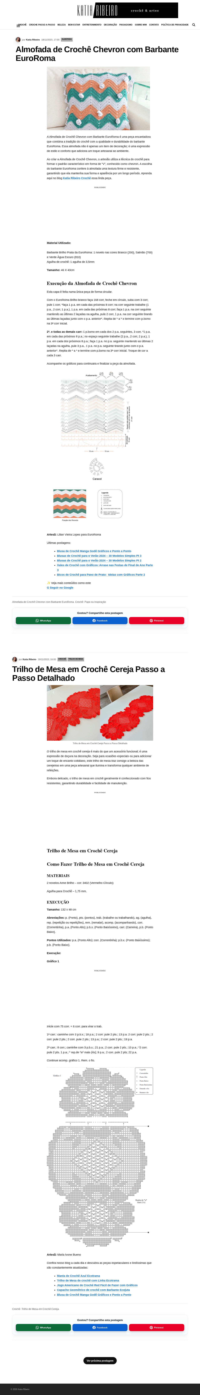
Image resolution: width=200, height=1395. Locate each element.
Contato (154, 25)
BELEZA (62, 25)
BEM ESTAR (74, 25)
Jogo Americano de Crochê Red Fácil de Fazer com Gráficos (97, 1285)
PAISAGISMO (125, 25)
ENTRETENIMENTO (91, 25)
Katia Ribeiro (33, 39)
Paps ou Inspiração (95, 602)
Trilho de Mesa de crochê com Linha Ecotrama (88, 1280)
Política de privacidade (175, 25)
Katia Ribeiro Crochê (77, 178)
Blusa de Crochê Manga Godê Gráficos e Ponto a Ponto (94, 551)
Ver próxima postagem (100, 1360)
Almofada (67, 39)
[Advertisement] (100, 211)
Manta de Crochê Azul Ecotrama (78, 1275)
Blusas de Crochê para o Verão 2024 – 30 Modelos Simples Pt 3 (99, 555)
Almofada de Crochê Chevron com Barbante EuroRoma (43, 602)
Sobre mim (141, 25)
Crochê (79, 602)
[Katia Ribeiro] (100, 10)
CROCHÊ (22, 25)
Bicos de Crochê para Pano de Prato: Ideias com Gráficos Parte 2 (101, 574)
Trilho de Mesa (75, 659)
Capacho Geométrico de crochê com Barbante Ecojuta (93, 1289)
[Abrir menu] (18, 25)
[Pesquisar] (193, 24)
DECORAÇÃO (110, 25)
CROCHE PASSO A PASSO (42, 25)
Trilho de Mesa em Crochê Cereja (40, 1309)
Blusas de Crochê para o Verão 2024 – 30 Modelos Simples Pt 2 (99, 560)
